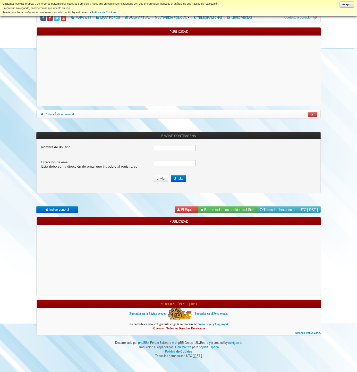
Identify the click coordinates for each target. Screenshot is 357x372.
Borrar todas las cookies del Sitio (229, 209)
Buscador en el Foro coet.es (211, 313)
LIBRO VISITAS (241, 17)
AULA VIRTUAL (139, 17)
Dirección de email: (55, 162)
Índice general (64, 114)
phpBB (142, 342)
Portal (48, 114)
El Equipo (188, 209)
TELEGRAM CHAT (209, 17)
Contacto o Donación (298, 17)
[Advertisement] (179, 70)
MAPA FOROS (110, 17)
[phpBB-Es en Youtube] (63, 17)
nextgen (233, 342)
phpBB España (209, 347)
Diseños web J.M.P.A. (308, 333)
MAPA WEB (83, 17)
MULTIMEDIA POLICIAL (171, 17)
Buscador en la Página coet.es (147, 313)
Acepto (346, 4)
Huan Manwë (182, 347)
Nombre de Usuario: (56, 147)
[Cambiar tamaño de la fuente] (312, 114)
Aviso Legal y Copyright (213, 324)
